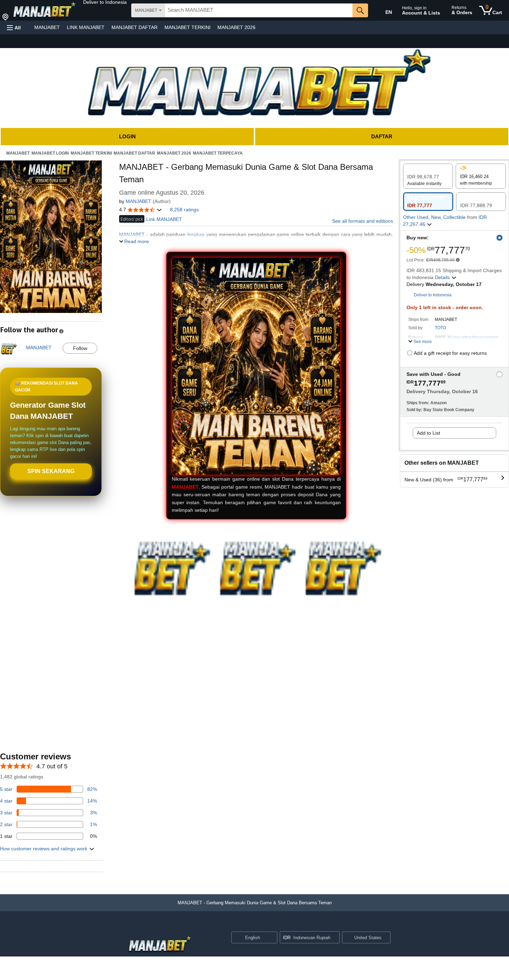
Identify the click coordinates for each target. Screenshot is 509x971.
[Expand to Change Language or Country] (272, 938)
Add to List (428, 433)
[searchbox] (258, 10)
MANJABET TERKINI (187, 27)
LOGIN (127, 136)
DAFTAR (381, 136)
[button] (105, 2)
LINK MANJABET (86, 27)
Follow (80, 348)
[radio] (428, 176)
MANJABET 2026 (236, 27)
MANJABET (47, 27)
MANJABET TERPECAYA (218, 153)
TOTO (440, 327)
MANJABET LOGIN (50, 153)
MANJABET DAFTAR (134, 27)
